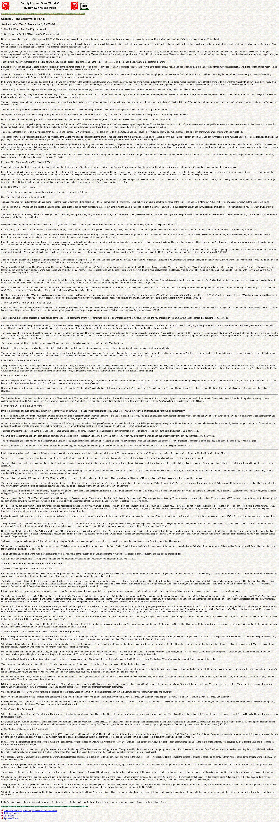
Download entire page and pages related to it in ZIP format (30, 810)
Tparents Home (11, 818)
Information (9, 815)
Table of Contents (12, 813)
